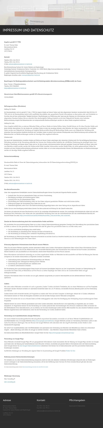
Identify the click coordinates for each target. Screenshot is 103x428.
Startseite (14, 8)
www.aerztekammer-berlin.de (31, 75)
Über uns (26, 8)
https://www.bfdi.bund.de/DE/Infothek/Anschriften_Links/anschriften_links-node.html (45, 215)
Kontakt (89, 8)
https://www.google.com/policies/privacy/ (61, 333)
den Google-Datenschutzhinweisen (30, 346)
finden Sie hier (70, 351)
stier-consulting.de (9, 382)
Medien (78, 8)
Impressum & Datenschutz (77, 406)
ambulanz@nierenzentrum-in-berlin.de (20, 64)
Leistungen (40, 8)
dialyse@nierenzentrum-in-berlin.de (15, 88)
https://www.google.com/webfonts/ (43, 321)
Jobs (69, 8)
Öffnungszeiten (56, 8)
